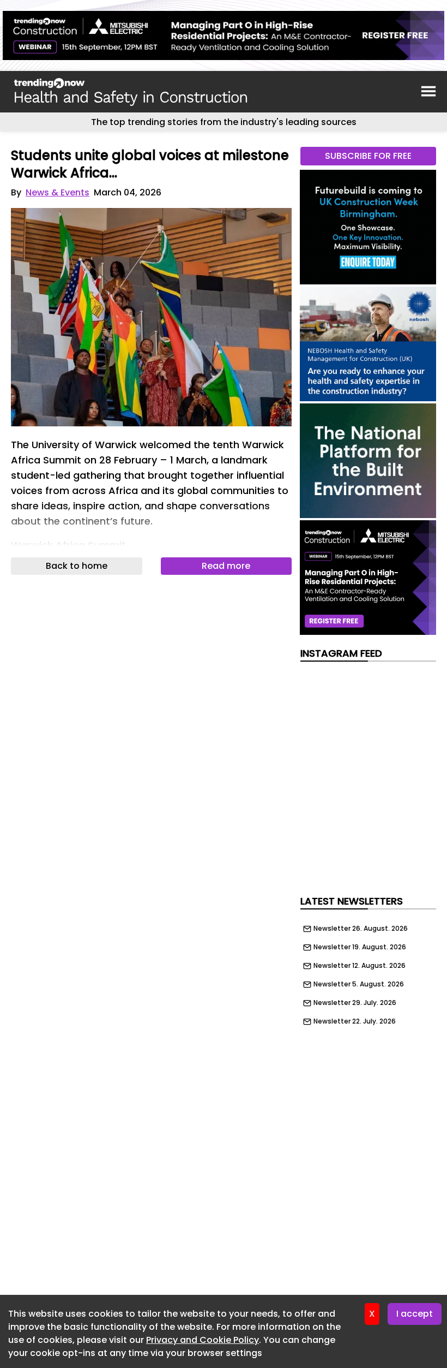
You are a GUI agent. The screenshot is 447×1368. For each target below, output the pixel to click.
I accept (414, 1313)
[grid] (368, 972)
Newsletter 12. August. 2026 (359, 965)
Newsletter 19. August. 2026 (359, 947)
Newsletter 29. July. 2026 (354, 1002)
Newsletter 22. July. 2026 (354, 1021)
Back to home (76, 566)
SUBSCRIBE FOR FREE (368, 156)
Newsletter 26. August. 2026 (360, 928)
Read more (226, 566)
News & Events (57, 192)
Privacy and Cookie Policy (202, 1340)
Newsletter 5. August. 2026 (358, 984)
